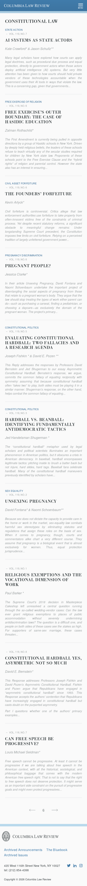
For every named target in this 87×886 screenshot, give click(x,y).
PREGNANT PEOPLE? (28, 266)
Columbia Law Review (38, 879)
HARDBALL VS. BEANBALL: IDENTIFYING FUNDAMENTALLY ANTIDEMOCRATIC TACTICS (40, 424)
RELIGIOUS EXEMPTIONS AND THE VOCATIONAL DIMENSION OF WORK (43, 580)
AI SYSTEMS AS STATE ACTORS (38, 40)
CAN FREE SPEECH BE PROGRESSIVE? (29, 741)
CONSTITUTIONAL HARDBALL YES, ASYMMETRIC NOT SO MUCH (43, 661)
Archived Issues (16, 855)
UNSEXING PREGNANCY (31, 501)
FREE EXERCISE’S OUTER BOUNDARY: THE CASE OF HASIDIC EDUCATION (33, 117)
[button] (80, 5)
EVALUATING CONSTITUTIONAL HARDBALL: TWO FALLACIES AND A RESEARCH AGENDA (42, 343)
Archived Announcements (23, 849)
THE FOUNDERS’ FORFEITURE (38, 194)
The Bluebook (56, 849)
